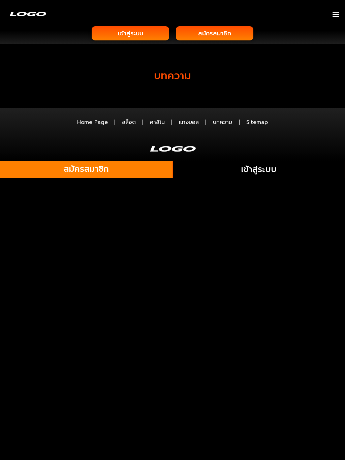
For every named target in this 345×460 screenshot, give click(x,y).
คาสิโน (157, 122)
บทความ (222, 122)
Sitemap (257, 122)
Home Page (92, 122)
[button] (336, 14)
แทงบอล (189, 122)
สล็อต (129, 122)
